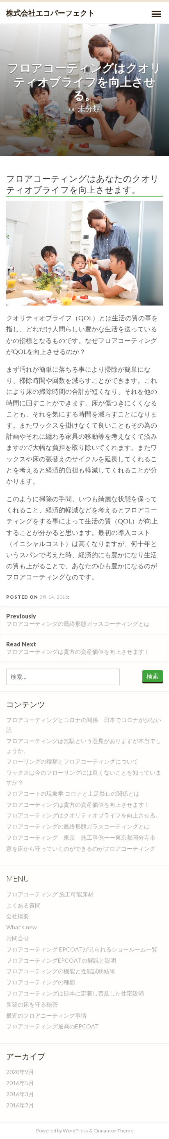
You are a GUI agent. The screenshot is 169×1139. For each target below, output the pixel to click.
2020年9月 (20, 1071)
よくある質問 (23, 905)
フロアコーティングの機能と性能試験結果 (60, 971)
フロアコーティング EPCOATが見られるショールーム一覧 (82, 949)
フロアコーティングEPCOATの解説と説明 (61, 960)
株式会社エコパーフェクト (50, 12)
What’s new (21, 927)
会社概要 (17, 915)
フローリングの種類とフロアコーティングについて (72, 761)
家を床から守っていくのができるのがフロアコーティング (80, 848)
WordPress (75, 1130)
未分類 (89, 108)
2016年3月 (20, 1093)
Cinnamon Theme (113, 1130)
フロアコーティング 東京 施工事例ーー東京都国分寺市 (80, 837)
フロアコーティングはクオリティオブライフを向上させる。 (83, 815)
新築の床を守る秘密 (32, 1004)
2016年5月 (20, 1082)
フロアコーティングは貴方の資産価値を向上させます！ (78, 648)
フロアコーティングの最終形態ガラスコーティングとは (78, 620)
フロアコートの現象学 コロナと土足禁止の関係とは (72, 793)
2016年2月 (20, 1105)
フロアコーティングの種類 (40, 982)
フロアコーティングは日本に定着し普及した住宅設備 (75, 993)
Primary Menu (156, 14)
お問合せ (17, 938)
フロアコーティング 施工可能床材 (50, 894)
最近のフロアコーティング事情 (46, 1015)
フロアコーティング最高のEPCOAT (52, 1026)
